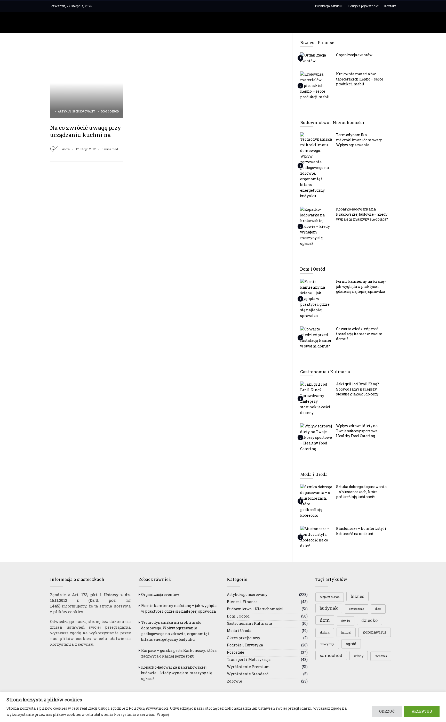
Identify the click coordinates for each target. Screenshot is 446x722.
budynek (329, 608)
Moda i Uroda (239, 630)
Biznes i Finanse (242, 601)
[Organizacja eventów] (316, 57)
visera (66, 149)
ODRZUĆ (387, 711)
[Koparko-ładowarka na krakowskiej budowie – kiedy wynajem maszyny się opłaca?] (316, 226)
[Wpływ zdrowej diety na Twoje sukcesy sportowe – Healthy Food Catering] (316, 437)
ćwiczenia (381, 656)
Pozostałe (235, 652)
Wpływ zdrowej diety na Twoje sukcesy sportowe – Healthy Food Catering (358, 430)
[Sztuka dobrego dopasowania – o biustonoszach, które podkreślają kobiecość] (316, 501)
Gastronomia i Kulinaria (249, 623)
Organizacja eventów (354, 54)
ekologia (325, 632)
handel (346, 632)
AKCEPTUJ (422, 711)
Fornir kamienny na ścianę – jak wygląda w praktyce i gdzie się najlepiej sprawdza (361, 286)
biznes (357, 596)
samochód (331, 655)
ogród (351, 643)
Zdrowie (234, 681)
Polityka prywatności (363, 6)
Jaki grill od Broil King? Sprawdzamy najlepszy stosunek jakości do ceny (357, 389)
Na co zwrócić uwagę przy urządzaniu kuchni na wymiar (85, 134)
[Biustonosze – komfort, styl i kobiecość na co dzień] (316, 537)
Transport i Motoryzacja (248, 659)
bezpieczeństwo (329, 597)
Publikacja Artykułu (329, 6)
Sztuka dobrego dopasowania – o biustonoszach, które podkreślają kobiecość (361, 491)
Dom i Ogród (110, 111)
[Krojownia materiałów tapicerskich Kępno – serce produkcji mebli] (316, 85)
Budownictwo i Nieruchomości (255, 608)
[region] (223, 707)
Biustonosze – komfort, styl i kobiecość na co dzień (361, 531)
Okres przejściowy (243, 637)
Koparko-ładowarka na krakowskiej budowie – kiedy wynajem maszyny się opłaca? (362, 214)
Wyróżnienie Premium (248, 666)
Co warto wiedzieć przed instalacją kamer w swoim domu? (359, 333)
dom (325, 620)
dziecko (369, 620)
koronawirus (374, 632)
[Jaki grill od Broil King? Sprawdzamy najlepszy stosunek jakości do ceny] (316, 398)
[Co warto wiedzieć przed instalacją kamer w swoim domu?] (316, 337)
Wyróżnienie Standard (248, 673)
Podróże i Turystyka (245, 645)
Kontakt (390, 6)
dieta (378, 609)
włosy (358, 656)
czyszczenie (356, 609)
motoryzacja (327, 644)
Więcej (163, 714)
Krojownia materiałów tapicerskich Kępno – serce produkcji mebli (359, 78)
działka (345, 621)
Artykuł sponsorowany (76, 111)
